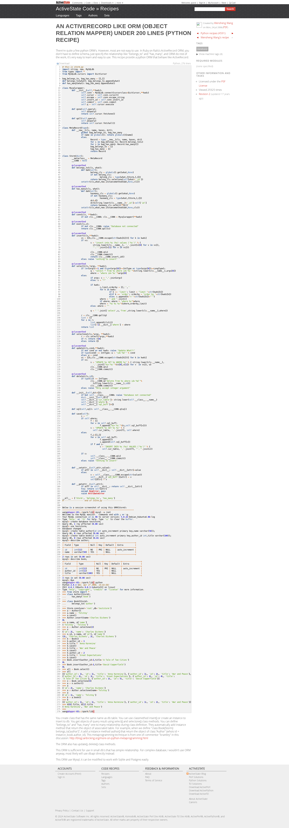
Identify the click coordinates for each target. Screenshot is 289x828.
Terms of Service (153, 780)
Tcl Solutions (195, 783)
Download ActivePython (201, 790)
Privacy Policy (62, 810)
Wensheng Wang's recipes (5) (217, 37)
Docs (95, 3)
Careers (193, 802)
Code (88, 3)
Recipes (109, 8)
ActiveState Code (75, 8)
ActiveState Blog (197, 773)
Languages (62, 15)
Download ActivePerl (199, 787)
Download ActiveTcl (199, 793)
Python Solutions (198, 780)
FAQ (147, 777)
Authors (93, 15)
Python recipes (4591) (213, 33)
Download (64, 63)
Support (90, 810)
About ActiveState (198, 798)
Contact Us (77, 810)
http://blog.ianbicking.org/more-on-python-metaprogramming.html (109, 738)
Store (223, 3)
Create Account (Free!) (69, 773)
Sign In (202, 3)
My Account (213, 3)
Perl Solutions (196, 777)
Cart (233, 3)
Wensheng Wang (223, 23)
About (148, 773)
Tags (79, 15)
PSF (225, 27)
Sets (107, 15)
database (202, 49)
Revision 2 (204, 94)
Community (77, 3)
